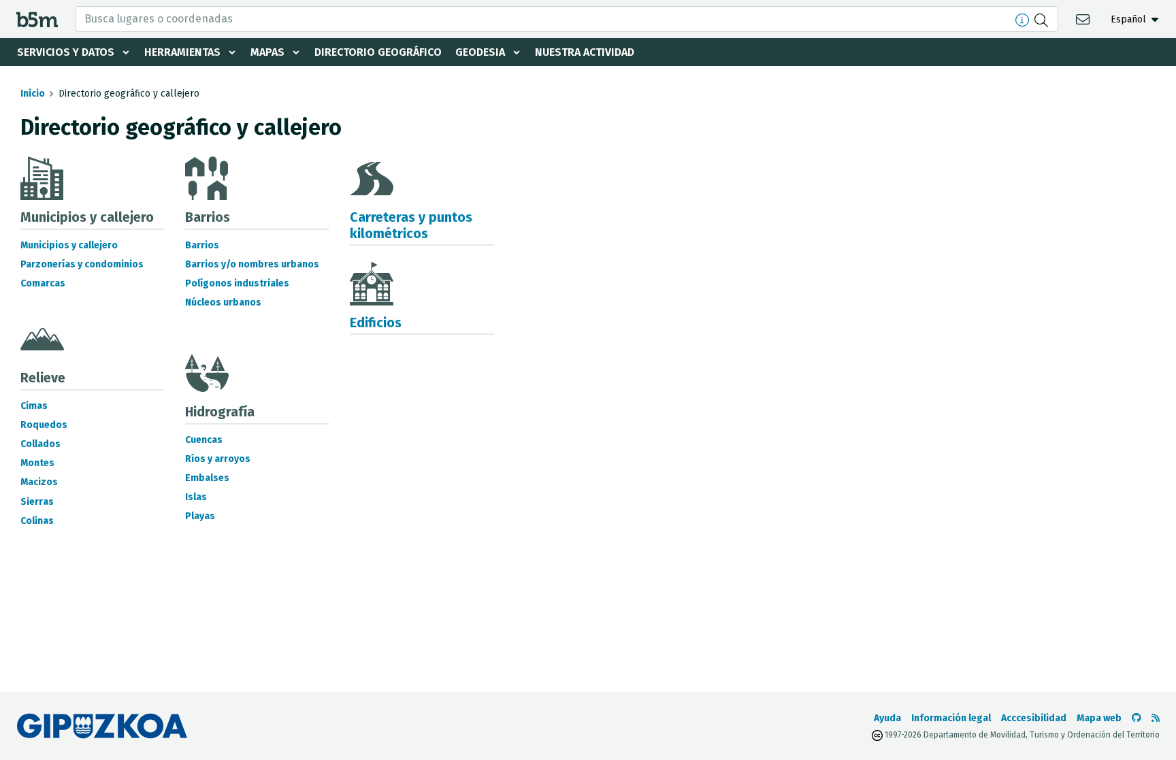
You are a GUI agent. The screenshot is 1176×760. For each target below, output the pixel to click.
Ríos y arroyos (217, 459)
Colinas (37, 521)
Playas (200, 516)
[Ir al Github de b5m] (1136, 718)
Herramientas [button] (182, 52)
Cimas (34, 406)
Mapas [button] (267, 52)
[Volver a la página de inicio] (37, 18)
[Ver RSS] (1156, 718)
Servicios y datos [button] (65, 52)
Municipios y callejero (69, 245)
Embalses (207, 478)
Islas (196, 497)
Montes (37, 463)
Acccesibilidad (1033, 718)
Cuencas (204, 440)
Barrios (202, 245)
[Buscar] (1042, 19)
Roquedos (43, 425)
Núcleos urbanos (223, 302)
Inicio (32, 93)
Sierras (37, 502)
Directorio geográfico (378, 52)
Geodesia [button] (480, 52)
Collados (40, 444)
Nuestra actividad (584, 52)
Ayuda (887, 718)
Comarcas (42, 283)
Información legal (951, 718)
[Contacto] (1084, 18)
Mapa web (1099, 718)
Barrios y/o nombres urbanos (252, 264)
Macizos (39, 482)
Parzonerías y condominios (82, 264)
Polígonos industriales (237, 283)
